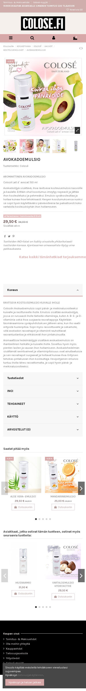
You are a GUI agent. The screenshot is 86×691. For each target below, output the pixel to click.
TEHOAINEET (16, 403)
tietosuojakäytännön (30, 675)
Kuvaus (12, 290)
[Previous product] (80, 48)
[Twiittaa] (9, 236)
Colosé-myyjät (40, 2)
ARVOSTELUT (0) (19, 429)
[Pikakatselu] (38, 470)
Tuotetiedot (15, 378)
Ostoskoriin (25, 507)
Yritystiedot (13, 658)
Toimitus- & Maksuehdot (16, 2)
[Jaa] (5, 236)
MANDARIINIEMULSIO (63, 496)
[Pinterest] (14, 236)
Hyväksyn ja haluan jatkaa (25, 682)
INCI (10, 391)
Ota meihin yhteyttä (18, 643)
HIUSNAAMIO (23, 582)
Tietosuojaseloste (17, 653)
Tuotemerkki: (11, 165)
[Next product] (82, 48)
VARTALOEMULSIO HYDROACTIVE (63, 584)
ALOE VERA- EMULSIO (23, 496)
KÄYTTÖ (12, 416)
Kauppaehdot (14, 648)
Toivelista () (76, 9)
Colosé (24, 165)
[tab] (43, 290)
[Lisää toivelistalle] (38, 463)
